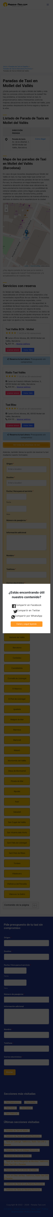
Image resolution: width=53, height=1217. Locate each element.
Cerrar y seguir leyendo (26, 624)
